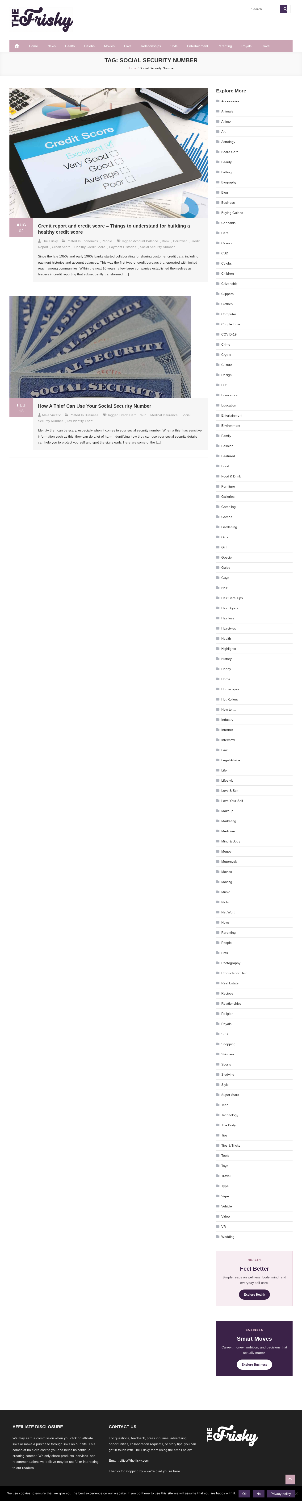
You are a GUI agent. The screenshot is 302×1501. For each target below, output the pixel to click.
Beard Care (230, 152)
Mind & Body (230, 841)
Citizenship (229, 284)
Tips (224, 1135)
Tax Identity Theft (79, 421)
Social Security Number (157, 247)
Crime (225, 344)
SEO (224, 1034)
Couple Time (230, 324)
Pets (224, 953)
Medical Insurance (164, 415)
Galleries (228, 496)
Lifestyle (227, 780)
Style (174, 46)
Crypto (226, 355)
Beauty (226, 162)
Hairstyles (228, 628)
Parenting (225, 46)
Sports (226, 1064)
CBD (224, 253)
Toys (224, 1166)
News (51, 46)
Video (225, 1216)
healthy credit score (89, 247)
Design (226, 375)
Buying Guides (232, 213)
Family (226, 436)
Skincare (227, 1054)
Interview (228, 740)
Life (224, 770)
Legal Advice (230, 760)
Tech (224, 1105)
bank (165, 241)
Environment (230, 425)
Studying (227, 1074)
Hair (224, 588)
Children (227, 273)
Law (224, 750)
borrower (180, 241)
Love (127, 46)
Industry (227, 719)
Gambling (228, 507)
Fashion (227, 446)
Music (225, 892)
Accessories (230, 101)
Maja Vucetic (51, 415)
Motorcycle (229, 861)
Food (225, 466)
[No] (296, 1493)
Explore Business (254, 1364)
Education (228, 405)
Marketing (228, 821)
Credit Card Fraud (133, 415)
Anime (226, 121)
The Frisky (50, 241)
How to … (228, 709)
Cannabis (228, 223)
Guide (225, 567)
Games (226, 517)
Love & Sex (229, 790)
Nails (225, 902)
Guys (225, 578)
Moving (226, 882)
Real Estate (230, 983)
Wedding (228, 1237)
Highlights (228, 649)
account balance (145, 241)
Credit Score (61, 247)
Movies (109, 46)
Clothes (227, 304)
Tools (225, 1155)
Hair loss (227, 618)
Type (225, 1186)
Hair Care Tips (232, 598)
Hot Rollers (229, 699)
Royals (246, 46)
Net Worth (228, 912)
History (226, 659)
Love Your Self (232, 801)
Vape (225, 1196)
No (258, 1494)
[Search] (283, 9)
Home (33, 46)
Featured (228, 456)
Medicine (228, 831)
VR (223, 1226)
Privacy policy (281, 1494)
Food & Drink (231, 476)
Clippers (227, 294)
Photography (230, 963)
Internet (227, 730)
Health (70, 46)
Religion (227, 1014)
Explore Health (254, 1294)
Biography (228, 182)
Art (223, 131)
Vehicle (226, 1206)
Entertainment (197, 46)
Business (91, 415)
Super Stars (230, 1095)
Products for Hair (234, 973)
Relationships (151, 46)
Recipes (227, 993)
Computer (228, 314)
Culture (226, 365)
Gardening (229, 527)
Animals (227, 111)
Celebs (89, 46)
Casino (226, 243)
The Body (228, 1125)
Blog (224, 192)
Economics (90, 241)
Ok (244, 1494)
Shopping (228, 1044)
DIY (224, 385)
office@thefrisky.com (134, 1460)
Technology (229, 1115)
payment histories (122, 247)
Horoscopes (230, 689)
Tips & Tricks (230, 1145)
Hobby (226, 669)
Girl (223, 547)
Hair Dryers (229, 608)
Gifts (224, 537)
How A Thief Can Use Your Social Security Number (94, 406)
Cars (224, 233)
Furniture (228, 486)
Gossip (226, 557)
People (107, 241)
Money (226, 851)
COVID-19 (229, 334)
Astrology (228, 142)
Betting (226, 172)
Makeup (227, 811)
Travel (265, 46)
